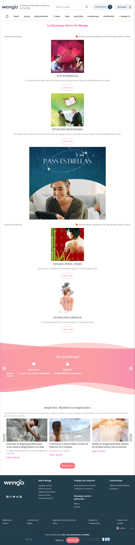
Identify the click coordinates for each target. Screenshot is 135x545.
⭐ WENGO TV (124, 16)
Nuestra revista (44, 495)
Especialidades (41, 16)
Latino (122, 528)
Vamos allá (73, 540)
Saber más (67, 87)
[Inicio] (10, 7)
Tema (67, 16)
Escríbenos (114, 488)
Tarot (16, 16)
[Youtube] (14, 497)
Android (77, 507)
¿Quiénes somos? (45, 485)
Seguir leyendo (13, 457)
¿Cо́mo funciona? (45, 488)
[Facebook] (7, 497)
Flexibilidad (93, 16)
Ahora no (60, 540)
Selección (78, 16)
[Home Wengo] (14, 483)
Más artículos (67, 465)
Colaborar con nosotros (83, 488)
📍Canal (56, 16)
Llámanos (119, 485)
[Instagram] (11, 497)
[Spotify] (17, 497)
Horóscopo (108, 16)
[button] (4, 369)
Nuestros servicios (45, 498)
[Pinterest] (21, 497)
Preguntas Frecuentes (47, 492)
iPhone (76, 503)
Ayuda (27, 16)
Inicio (7, 16)
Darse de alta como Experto (85, 485)
